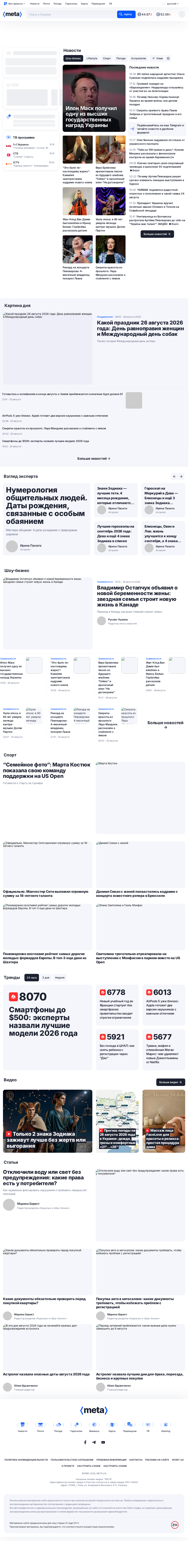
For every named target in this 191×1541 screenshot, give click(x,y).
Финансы (94, 1431)
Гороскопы (71, 3)
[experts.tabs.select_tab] (174, 476)
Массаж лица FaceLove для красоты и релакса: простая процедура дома (164, 1121)
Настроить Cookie (89, 1466)
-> (166, 725)
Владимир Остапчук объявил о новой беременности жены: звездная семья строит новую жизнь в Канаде (137, 596)
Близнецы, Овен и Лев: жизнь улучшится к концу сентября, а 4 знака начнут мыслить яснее (161, 533)
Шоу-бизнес (73, 58)
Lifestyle (92, 58)
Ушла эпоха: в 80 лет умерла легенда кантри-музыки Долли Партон (110, 225)
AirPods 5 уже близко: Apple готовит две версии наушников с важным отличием (55, 415)
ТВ (110, 3)
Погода (58, 3)
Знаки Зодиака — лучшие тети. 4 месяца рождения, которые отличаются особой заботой (115, 495)
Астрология (138, 58)
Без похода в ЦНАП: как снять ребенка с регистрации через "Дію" (117, 1052)
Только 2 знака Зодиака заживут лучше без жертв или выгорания (47, 1121)
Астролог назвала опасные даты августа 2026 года (46, 1374)
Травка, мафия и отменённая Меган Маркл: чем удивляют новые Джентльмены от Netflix (162, 1054)
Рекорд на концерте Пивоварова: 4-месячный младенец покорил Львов (76, 273)
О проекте (68, 1466)
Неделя (60, 977)
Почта (46, 3)
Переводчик (98, 3)
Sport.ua (178, 1459)
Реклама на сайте (157, 1459)
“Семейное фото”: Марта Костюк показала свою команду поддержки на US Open (46, 770)
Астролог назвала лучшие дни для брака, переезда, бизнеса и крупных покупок (139, 1376)
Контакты (135, 1459)
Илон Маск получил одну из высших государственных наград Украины (11, 670)
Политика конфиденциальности (26, 1459)
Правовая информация (111, 1459)
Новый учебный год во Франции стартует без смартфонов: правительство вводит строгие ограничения (116, 1009)
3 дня (45, 977)
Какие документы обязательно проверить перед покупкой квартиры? (44, 1301)
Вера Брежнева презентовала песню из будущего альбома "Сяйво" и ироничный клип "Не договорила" (110, 175)
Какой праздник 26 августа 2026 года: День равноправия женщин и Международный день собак (140, 328)
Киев (159, 58)
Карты (84, 3)
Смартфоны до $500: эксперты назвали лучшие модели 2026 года (45, 441)
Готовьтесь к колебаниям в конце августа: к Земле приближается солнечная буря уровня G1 (62, 394)
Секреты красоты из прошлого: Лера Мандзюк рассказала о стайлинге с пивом (111, 273)
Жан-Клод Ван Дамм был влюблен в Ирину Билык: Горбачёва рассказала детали (77, 225)
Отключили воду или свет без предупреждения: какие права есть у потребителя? (43, 1177)
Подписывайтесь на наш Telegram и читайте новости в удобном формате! (160, 129)
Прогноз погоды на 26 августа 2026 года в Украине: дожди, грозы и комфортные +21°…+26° (117, 1121)
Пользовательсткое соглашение (72, 1459)
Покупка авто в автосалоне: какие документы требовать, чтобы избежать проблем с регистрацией (135, 1303)
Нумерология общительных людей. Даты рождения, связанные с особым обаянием (46, 505)
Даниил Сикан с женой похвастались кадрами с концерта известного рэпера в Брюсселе (137, 894)
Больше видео (168, 1082)
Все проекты (16, 3)
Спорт (107, 58)
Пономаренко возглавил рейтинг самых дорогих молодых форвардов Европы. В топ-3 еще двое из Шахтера (45, 958)
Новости (34, 3)
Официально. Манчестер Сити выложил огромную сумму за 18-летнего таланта (45, 894)
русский (171, 3)
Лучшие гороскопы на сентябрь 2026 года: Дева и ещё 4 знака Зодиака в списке (115, 533)
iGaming (165, 1431)
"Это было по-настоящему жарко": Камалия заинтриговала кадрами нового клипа (77, 175)
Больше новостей (92, 458)
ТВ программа (24, 137)
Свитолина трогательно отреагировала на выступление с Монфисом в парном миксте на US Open (138, 958)
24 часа (32, 977)
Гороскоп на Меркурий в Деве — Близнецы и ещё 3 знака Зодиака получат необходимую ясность (161, 495)
